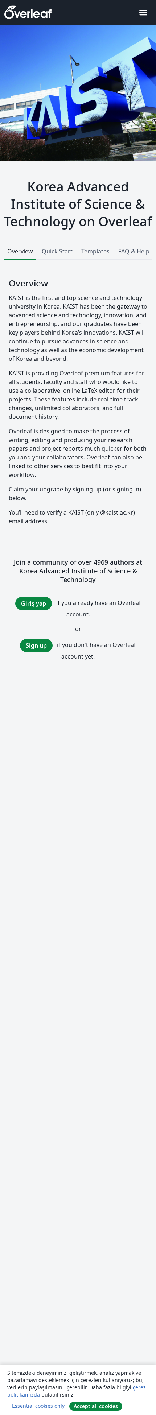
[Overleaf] (28, 12)
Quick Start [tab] (57, 251)
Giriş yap (33, 603)
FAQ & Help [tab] (133, 251)
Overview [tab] (20, 251)
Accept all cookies (96, 1406)
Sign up (36, 645)
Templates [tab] (95, 251)
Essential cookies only (38, 1405)
